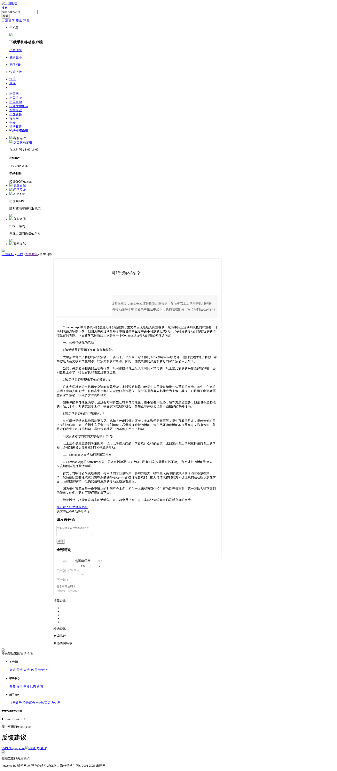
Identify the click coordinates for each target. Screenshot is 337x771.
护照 (26, 20)
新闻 (40, 686)
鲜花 (78, 507)
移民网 (14, 118)
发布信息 (54, 702)
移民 (19, 686)
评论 (60, 541)
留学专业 (15, 110)
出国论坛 (8, 254)
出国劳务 (15, 114)
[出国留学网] (83, 284)
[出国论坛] (9, 3)
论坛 (18, 130)
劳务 (12, 686)
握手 (72, 507)
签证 (19, 20)
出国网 (14, 93)
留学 (12, 20)
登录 (12, 83)
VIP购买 (41, 702)
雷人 (66, 507)
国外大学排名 (18, 106)
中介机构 (29, 686)
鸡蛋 (85, 507)
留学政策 (15, 126)
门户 (20, 254)
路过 (60, 507)
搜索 (5, 7)
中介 (12, 122)
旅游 (12, 669)
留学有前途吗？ (66, 586)
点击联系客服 (22, 142)
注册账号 (15, 702)
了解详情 (15, 50)
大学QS (28, 669)
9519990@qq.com (13, 748)
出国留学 (15, 102)
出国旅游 (15, 98)
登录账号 (29, 702)
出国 (5, 20)
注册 (12, 79)
